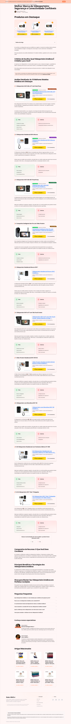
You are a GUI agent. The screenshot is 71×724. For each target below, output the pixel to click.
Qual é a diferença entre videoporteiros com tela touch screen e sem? (29, 609)
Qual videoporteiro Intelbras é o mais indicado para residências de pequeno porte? (32, 597)
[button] (35, 42)
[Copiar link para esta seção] (56, 59)
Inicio (15, 4)
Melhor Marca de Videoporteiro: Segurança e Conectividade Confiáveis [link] (27, 4)
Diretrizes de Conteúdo (46, 74)
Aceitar (64, 1)
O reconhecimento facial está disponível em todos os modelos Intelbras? (30, 603)
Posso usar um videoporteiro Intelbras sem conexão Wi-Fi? (27, 600)
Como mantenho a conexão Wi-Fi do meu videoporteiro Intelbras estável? (30, 606)
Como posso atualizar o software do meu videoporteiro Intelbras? (28, 612)
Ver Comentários (51, 99)
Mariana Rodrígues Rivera (21, 11)
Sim (32, 541)
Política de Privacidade (39, 1)
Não (40, 541)
